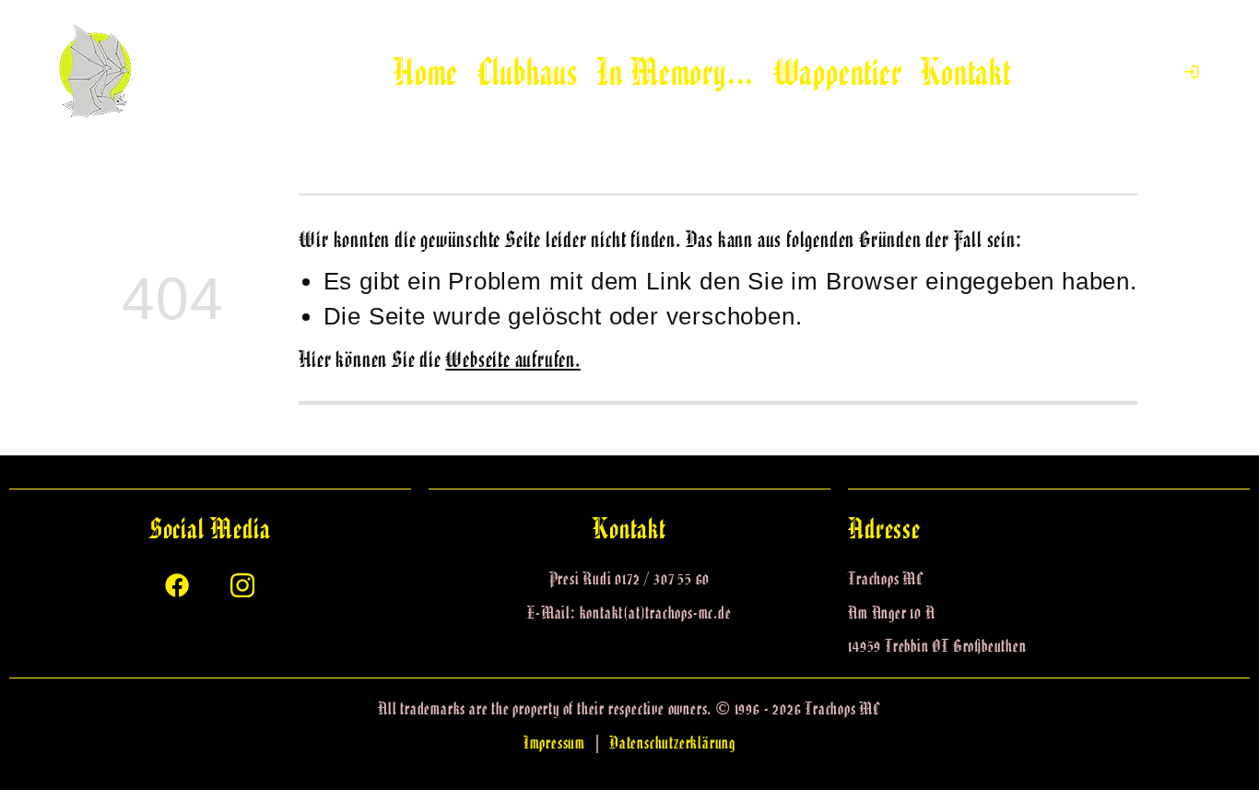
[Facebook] (177, 583)
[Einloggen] (1191, 72)
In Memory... (676, 72)
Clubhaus (527, 72)
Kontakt (966, 72)
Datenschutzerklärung (672, 742)
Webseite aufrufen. (512, 358)
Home (426, 72)
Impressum (554, 742)
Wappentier (837, 72)
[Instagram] (242, 583)
